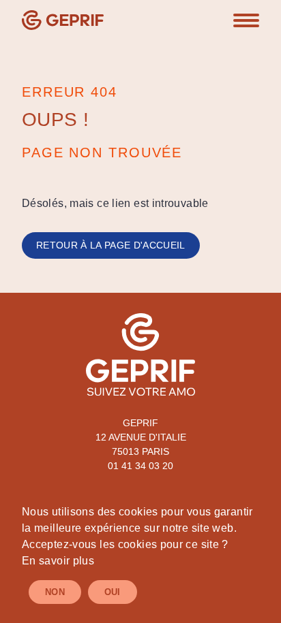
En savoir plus (58, 560)
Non (55, 592)
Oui (112, 592)
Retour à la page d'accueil (111, 245)
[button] (246, 20)
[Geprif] (63, 20)
